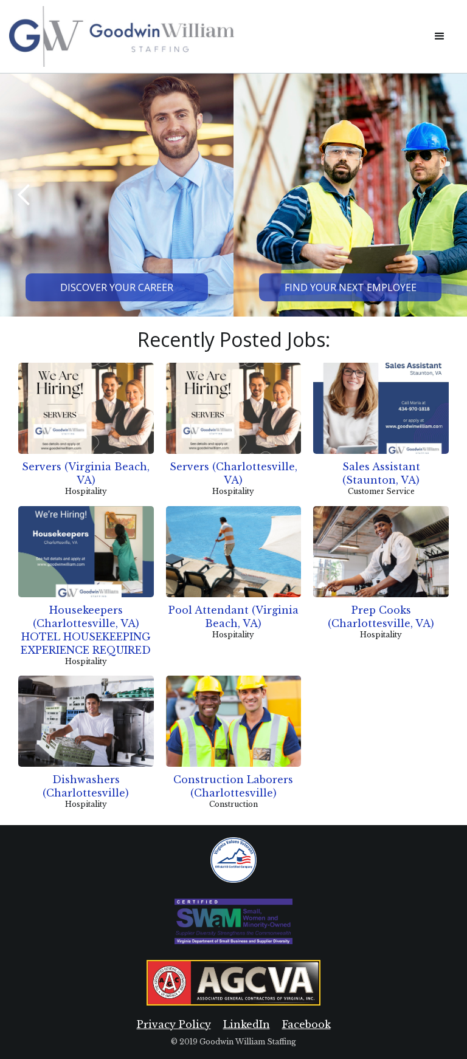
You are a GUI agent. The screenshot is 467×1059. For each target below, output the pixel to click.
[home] (215, 36)
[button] (439, 36)
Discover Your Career (116, 287)
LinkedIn (246, 1024)
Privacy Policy (174, 1024)
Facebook (306, 1024)
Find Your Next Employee (351, 287)
